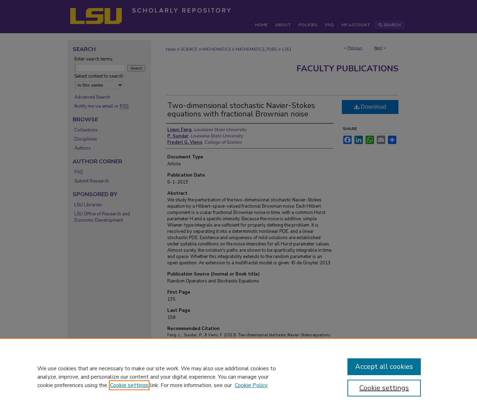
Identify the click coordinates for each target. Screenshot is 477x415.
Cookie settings (129, 385)
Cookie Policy (251, 385)
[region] (238, 376)
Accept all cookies (384, 366)
